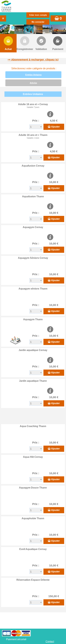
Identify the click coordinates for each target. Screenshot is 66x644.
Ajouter (55, 126)
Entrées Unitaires (33, 75)
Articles (33, 83)
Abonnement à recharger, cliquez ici (34, 59)
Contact (50, 641)
